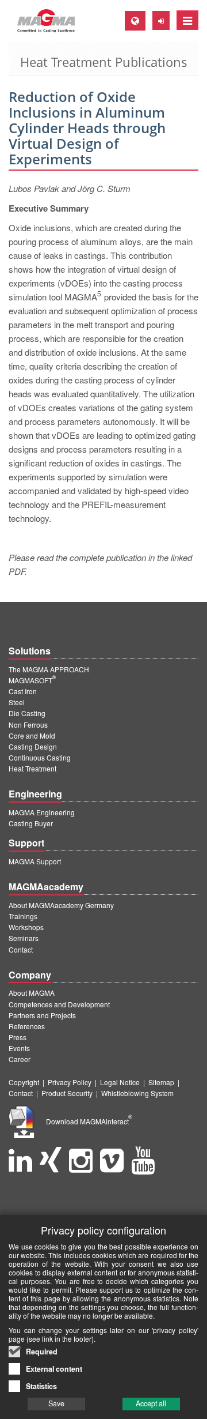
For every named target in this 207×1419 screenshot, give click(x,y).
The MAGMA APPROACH (49, 669)
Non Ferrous (28, 724)
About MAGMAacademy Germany (61, 905)
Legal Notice (120, 1082)
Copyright (24, 1082)
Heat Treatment (32, 768)
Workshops (26, 927)
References (27, 1026)
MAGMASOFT (32, 680)
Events (19, 1048)
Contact (21, 949)
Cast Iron (23, 691)
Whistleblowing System (137, 1093)
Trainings (23, 916)
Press (17, 1037)
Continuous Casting (40, 757)
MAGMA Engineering (42, 812)
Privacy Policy (69, 1082)
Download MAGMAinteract (89, 1121)
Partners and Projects (42, 1015)
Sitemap (161, 1082)
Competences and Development (59, 1004)
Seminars (24, 938)
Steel (17, 702)
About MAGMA (32, 993)
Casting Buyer (31, 823)
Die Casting (27, 713)
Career (19, 1059)
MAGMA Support (35, 861)
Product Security (67, 1093)
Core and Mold (32, 735)
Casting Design (33, 746)
